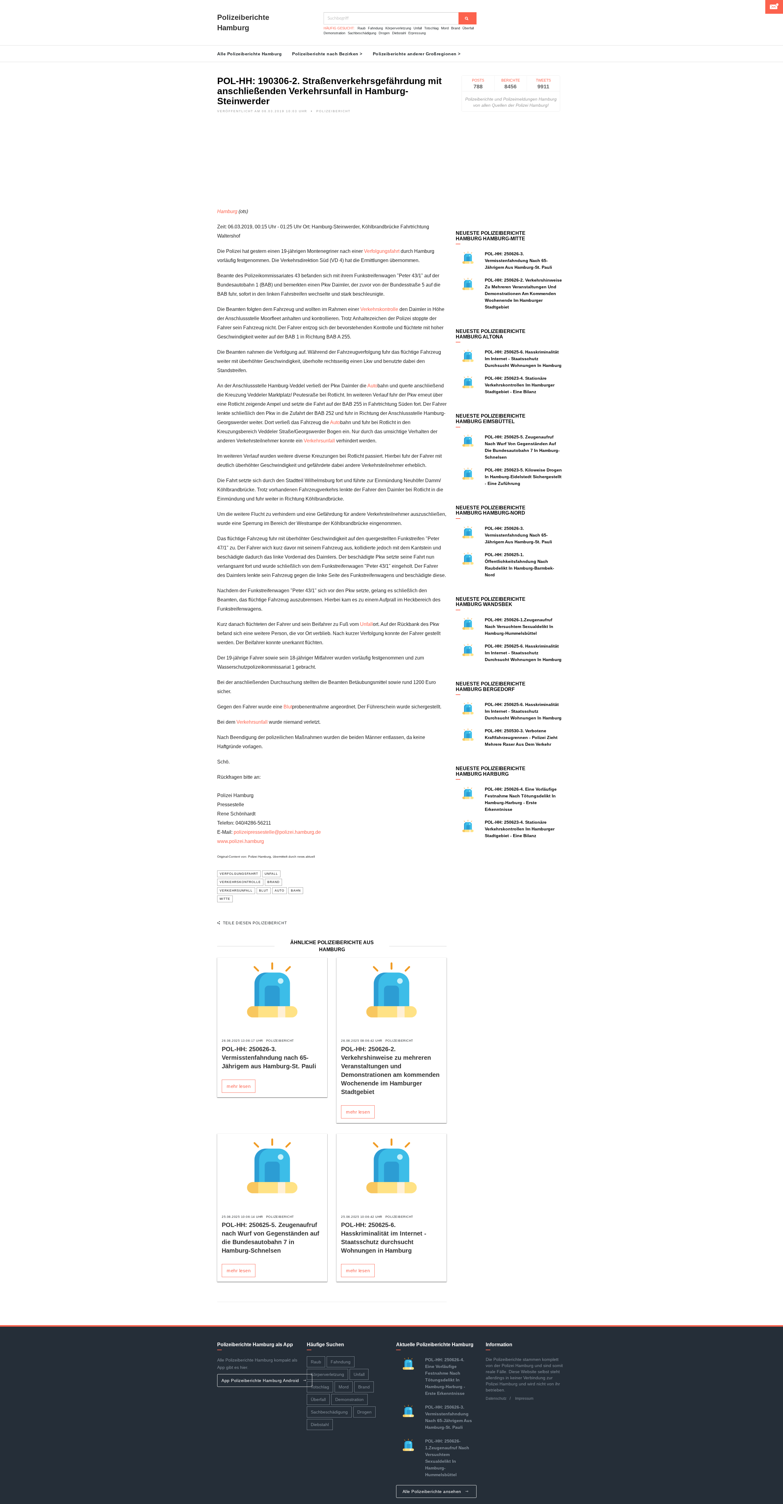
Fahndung (375, 28)
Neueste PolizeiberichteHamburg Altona (490, 334)
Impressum (524, 1398)
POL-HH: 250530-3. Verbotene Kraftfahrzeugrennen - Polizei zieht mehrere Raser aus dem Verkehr (521, 737)
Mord (445, 28)
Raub (362, 28)
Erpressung (417, 33)
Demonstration (334, 33)
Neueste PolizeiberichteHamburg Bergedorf (490, 686)
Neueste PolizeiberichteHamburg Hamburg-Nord (490, 510)
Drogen (384, 33)
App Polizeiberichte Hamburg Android (260, 1380)
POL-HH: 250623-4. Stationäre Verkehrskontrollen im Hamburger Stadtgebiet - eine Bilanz (520, 385)
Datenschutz (496, 1398)
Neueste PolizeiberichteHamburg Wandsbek (490, 602)
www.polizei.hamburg (240, 841)
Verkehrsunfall (319, 440)
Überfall (468, 28)
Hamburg (227, 211)
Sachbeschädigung (362, 33)
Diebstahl (399, 33)
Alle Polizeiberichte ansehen (433, 1491)
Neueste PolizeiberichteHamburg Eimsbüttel (490, 418)
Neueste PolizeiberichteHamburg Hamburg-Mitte (490, 236)
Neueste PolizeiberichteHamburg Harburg (490, 771)
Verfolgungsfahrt (381, 251)
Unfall (418, 28)
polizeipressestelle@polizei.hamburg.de (277, 832)
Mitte (225, 898)
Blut (288, 706)
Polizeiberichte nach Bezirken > (327, 53)
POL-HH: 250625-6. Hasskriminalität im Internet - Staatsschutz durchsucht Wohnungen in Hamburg (523, 358)
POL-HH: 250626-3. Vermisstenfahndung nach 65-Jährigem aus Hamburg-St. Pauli (269, 1058)
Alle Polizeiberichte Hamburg (249, 53)
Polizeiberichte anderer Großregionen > (417, 53)
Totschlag (431, 28)
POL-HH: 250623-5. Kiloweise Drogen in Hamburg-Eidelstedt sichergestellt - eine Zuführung (523, 476)
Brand (455, 28)
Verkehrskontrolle (379, 309)
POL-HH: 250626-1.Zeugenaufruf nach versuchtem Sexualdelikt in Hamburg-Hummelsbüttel (519, 626)
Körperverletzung (398, 28)
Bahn (296, 890)
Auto (372, 385)
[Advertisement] (332, 164)
